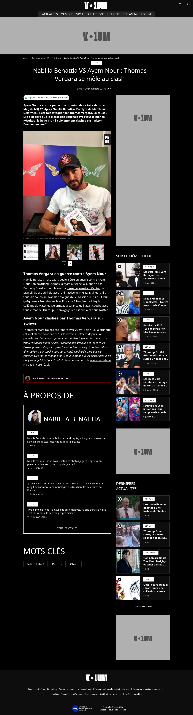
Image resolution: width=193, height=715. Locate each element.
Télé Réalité (56, 58)
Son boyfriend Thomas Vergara (50, 284)
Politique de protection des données (148, 689)
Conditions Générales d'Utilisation (42, 689)
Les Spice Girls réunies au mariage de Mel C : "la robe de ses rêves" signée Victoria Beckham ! (155, 385)
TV (48, 58)
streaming (130, 14)
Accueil (26, 58)
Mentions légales (85, 689)
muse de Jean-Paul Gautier (83, 288)
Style (80, 14)
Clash (74, 564)
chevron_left (64, 263)
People (57, 564)
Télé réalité (35, 564)
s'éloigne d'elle (67, 297)
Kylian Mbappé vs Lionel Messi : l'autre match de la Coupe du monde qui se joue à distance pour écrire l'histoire (155, 307)
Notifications (105, 694)
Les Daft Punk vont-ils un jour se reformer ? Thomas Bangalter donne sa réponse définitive (155, 278)
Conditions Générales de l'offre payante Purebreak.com (74, 694)
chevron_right (70, 263)
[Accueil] (96, 5)
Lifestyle (113, 14)
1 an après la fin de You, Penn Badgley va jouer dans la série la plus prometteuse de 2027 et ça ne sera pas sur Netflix (154, 568)
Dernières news (38, 58)
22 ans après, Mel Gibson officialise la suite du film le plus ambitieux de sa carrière (155, 358)
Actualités (50, 14)
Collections (95, 14)
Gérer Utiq (117, 694)
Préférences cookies (133, 694)
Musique (67, 14)
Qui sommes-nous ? (67, 689)
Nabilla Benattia (33, 279)
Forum (146, 14)
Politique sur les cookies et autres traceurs (112, 689)
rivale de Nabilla (100, 360)
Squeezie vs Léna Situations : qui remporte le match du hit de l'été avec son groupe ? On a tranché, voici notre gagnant (155, 415)
